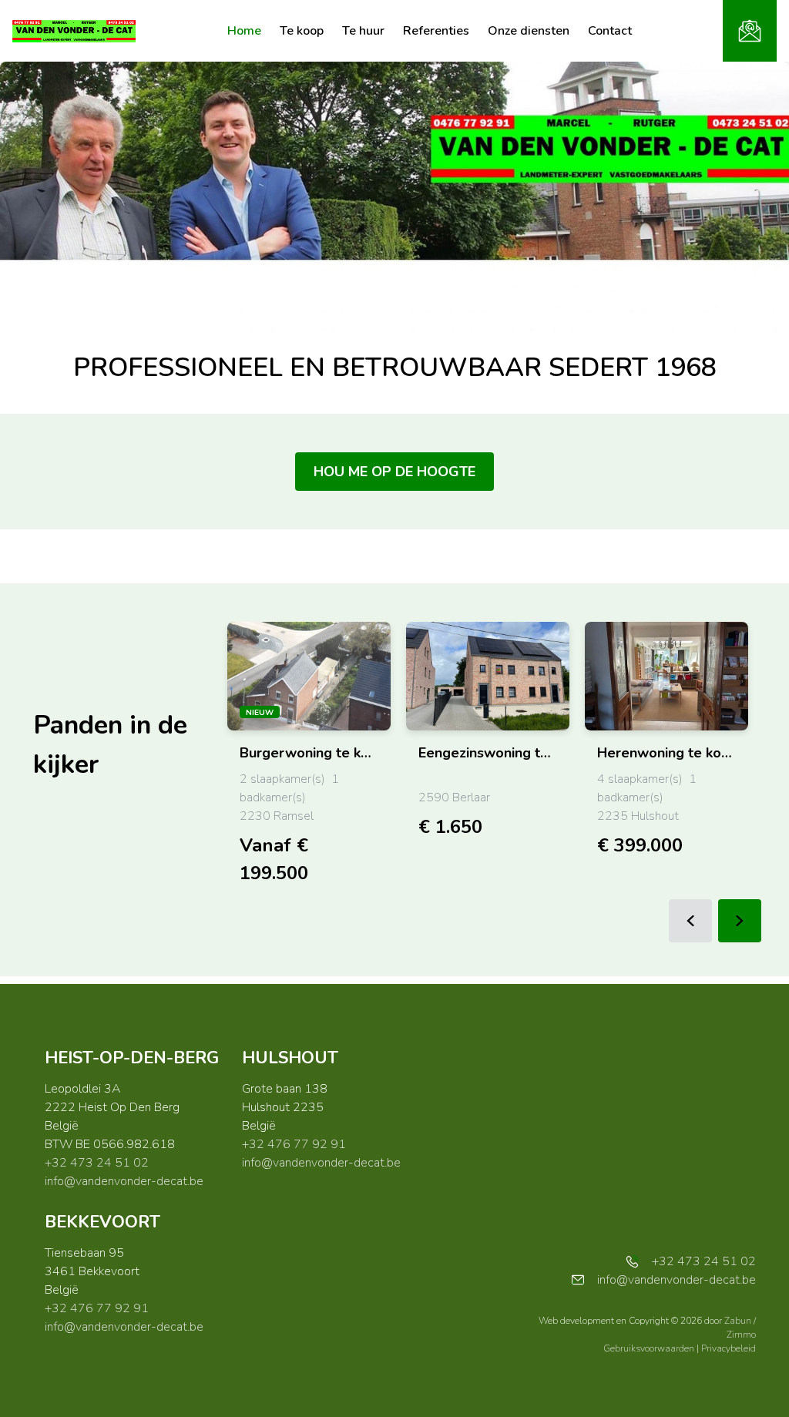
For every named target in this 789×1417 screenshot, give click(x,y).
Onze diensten (528, 30)
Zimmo (741, 1334)
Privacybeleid (728, 1348)
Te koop (302, 30)
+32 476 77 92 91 (294, 1144)
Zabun (737, 1321)
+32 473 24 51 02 (97, 1162)
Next (739, 920)
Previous (690, 920)
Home (244, 30)
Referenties (436, 30)
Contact (610, 30)
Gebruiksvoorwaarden (650, 1348)
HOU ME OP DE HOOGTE (394, 471)
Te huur (363, 30)
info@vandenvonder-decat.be (124, 1181)
